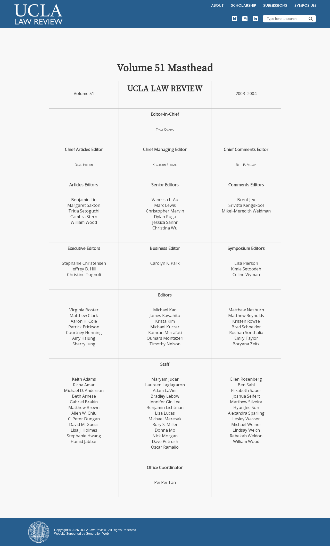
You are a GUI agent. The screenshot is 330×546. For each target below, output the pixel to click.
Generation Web (97, 533)
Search (311, 18)
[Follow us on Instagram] (245, 18)
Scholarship (243, 6)
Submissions (275, 6)
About (217, 6)
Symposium (305, 6)
